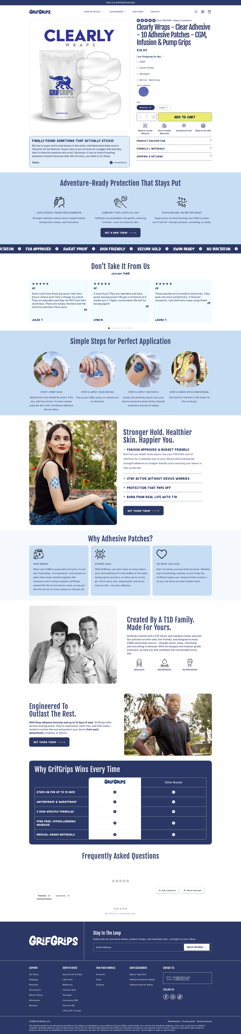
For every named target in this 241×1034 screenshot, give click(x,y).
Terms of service (204, 1021)
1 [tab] (108, 328)
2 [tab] (112, 328)
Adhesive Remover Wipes (142, 979)
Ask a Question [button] (169, 890)
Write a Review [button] (194, 890)
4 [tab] (118, 328)
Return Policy (36, 995)
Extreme (100, 974)
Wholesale (34, 1000)
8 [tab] (132, 328)
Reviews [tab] (42, 895)
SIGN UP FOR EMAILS (195, 947)
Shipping (33, 979)
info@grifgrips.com (181, 977)
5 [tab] (122, 328)
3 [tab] (115, 328)
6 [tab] (125, 328)
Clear (99, 979)
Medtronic (68, 985)
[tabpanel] (59, 301)
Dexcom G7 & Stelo (72, 974)
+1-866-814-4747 (181, 979)
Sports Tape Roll (138, 974)
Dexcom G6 (68, 1005)
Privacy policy (188, 1021)
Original (100, 985)
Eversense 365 (70, 1000)
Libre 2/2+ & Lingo (72, 1010)
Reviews (33, 1005)
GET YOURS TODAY (139, 510)
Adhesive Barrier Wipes (141, 985)
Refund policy (174, 1021)
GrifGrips (41, 1021)
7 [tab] (128, 328)
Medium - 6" (146, 107)
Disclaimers (35, 990)
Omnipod (67, 995)
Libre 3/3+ (68, 979)
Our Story (34, 974)
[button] (92, 12)
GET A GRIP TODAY (116, 232)
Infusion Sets (69, 990)
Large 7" (163, 107)
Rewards (33, 985)
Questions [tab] (61, 895)
